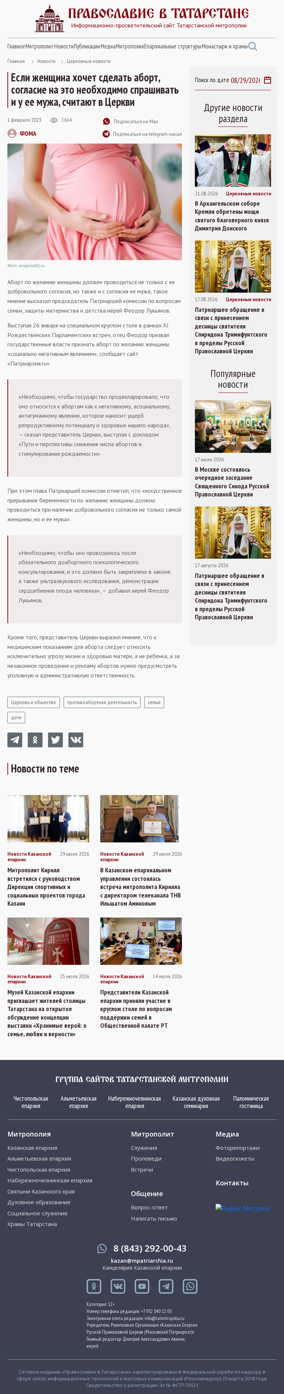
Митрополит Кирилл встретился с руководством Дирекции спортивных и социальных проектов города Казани (46, 887)
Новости (64, 46)
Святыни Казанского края (41, 1191)
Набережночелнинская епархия (134, 1102)
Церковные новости (89, 61)
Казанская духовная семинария (196, 1102)
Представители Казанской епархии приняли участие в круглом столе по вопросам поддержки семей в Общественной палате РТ (136, 1009)
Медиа (108, 46)
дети (16, 717)
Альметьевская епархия (79, 1102)
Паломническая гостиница (251, 1102)
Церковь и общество (33, 702)
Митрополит (40, 46)
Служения (144, 1147)
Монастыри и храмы (225, 46)
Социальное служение (37, 1213)
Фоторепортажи (238, 1147)
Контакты (232, 1182)
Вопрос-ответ (149, 1207)
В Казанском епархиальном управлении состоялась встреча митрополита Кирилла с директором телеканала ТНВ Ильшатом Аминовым (140, 887)
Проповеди (146, 1158)
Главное (16, 46)
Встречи (142, 1169)
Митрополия (130, 46)
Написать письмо (154, 1218)
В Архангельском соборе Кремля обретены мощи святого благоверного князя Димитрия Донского (232, 216)
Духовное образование (39, 1202)
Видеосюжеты (235, 1158)
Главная (16, 61)
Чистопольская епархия (31, 1102)
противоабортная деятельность (102, 702)
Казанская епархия (32, 1147)
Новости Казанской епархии (29, 857)
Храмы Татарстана (32, 1224)
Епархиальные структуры (172, 46)
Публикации (87, 46)
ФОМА (28, 133)
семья (154, 702)
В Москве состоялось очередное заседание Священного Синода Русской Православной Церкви (232, 482)
